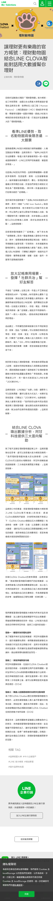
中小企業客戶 (30, 756)
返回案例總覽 (27, 839)
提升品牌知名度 (17, 766)
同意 (27, 894)
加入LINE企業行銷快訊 (26, 815)
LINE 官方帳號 (16, 761)
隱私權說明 (17, 885)
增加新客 (30, 761)
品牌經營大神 (16, 756)
